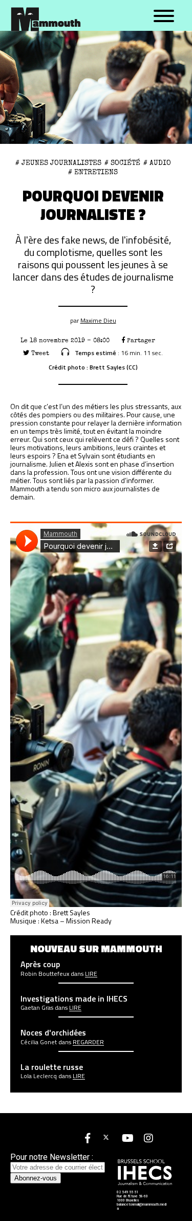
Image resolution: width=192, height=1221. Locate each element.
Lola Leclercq (38, 1076)
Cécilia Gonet (38, 1042)
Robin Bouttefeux (44, 973)
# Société (122, 163)
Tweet (39, 353)
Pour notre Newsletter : (51, 1157)
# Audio (157, 163)
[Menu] (164, 16)
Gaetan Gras (36, 1007)
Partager (140, 340)
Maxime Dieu (98, 320)
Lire (91, 973)
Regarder (88, 1042)
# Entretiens (93, 172)
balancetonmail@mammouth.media (141, 1206)
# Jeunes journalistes (58, 163)
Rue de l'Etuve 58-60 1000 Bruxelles (132, 1198)
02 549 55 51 (127, 1192)
